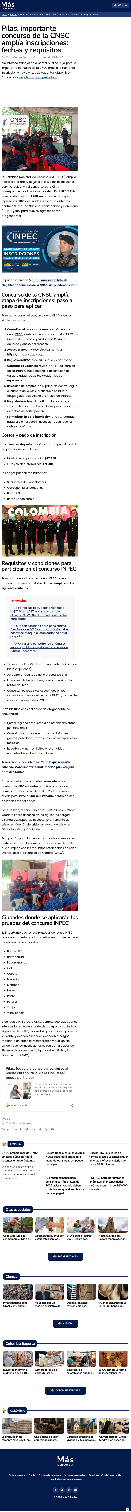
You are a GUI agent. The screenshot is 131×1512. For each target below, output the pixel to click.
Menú (121, 5)
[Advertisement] (107, 70)
